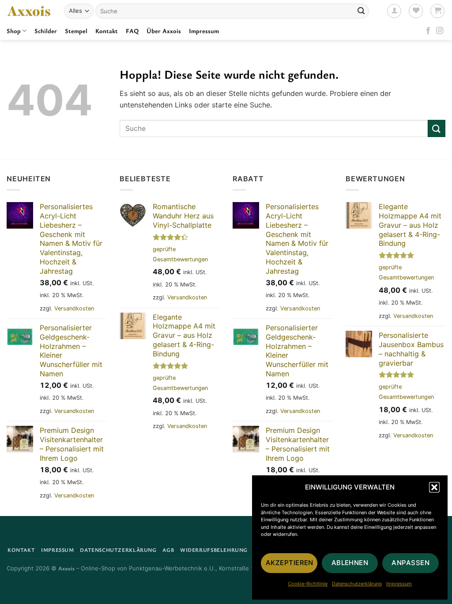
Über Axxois (164, 31)
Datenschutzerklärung (357, 584)
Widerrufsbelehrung (214, 550)
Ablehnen (350, 562)
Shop (14, 31)
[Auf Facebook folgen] (428, 31)
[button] (434, 487)
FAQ (132, 31)
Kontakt (106, 31)
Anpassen (410, 562)
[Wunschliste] (416, 11)
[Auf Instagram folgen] (439, 31)
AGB (168, 550)
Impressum (399, 584)
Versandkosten (74, 308)
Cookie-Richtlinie (308, 584)
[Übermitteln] (361, 11)
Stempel (76, 31)
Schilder (45, 31)
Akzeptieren (289, 562)
